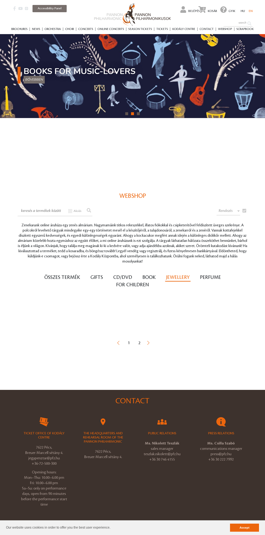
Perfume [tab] (210, 277)
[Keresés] (249, 23)
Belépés (194, 11)
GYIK (232, 11)
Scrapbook (245, 29)
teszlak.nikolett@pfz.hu (162, 454)
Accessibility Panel (49, 8)
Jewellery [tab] (178, 277)
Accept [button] (244, 527)
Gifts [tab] (96, 277)
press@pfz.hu (221, 454)
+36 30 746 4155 (162, 459)
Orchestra (53, 29)
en (251, 11)
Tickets (162, 29)
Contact (207, 29)
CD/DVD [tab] (122, 277)
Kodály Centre (183, 29)
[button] (111, 528)
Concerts (85, 29)
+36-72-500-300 (44, 463)
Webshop (225, 29)
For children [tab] (132, 285)
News (36, 29)
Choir (69, 29)
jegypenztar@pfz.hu (44, 458)
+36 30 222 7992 (221, 459)
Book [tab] (149, 277)
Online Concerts (111, 29)
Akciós (77, 211)
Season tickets (140, 29)
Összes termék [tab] (62, 277)
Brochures (19, 29)
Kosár (210, 10)
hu (243, 11)
